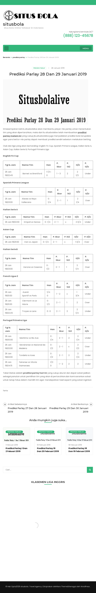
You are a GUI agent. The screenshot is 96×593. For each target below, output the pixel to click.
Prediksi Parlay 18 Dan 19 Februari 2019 (79, 450)
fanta (5, 390)
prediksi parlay (39, 68)
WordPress (85, 586)
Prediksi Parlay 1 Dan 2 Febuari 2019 (16, 450)
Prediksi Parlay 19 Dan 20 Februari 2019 (48, 450)
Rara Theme (62, 586)
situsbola (13, 24)
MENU (86, 48)
